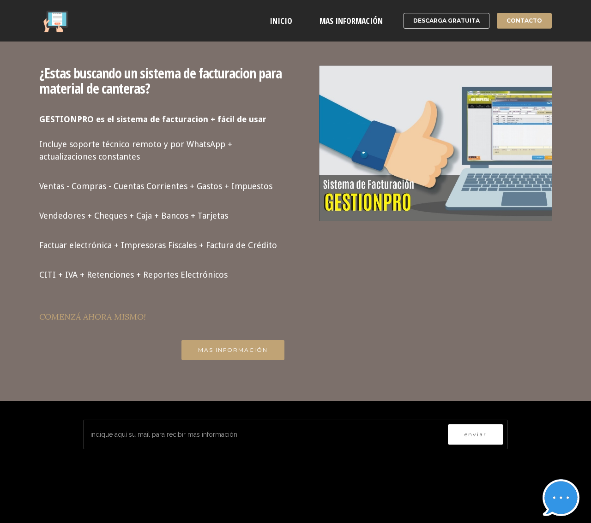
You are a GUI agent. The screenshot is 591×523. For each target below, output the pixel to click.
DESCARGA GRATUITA (446, 20)
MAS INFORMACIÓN (351, 20)
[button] (561, 497)
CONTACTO (524, 20)
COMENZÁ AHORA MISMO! (92, 316)
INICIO (281, 20)
